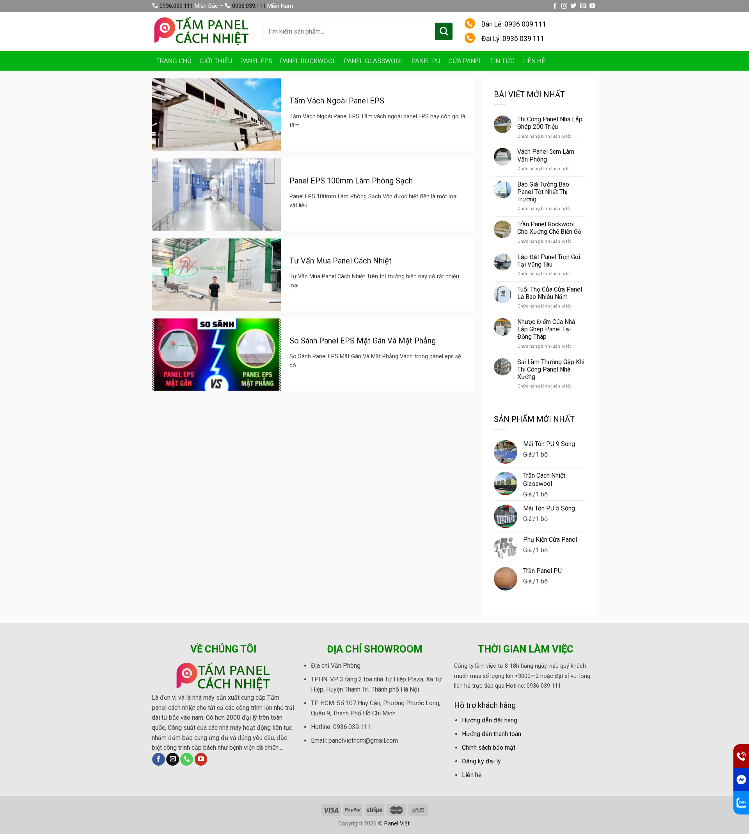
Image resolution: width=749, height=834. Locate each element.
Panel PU (426, 61)
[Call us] (186, 759)
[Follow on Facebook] (555, 6)
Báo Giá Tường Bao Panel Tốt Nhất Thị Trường (543, 192)
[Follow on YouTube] (592, 6)
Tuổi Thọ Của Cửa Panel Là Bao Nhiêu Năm (549, 293)
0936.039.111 (176, 5)
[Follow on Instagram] (564, 6)
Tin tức (502, 61)
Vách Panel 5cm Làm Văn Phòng (545, 155)
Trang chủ (174, 61)
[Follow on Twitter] (574, 6)
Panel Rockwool (308, 61)
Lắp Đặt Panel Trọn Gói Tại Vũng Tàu (548, 260)
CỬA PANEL (465, 61)
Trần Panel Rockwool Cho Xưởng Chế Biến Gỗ (549, 228)
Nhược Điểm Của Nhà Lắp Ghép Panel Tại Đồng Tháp (546, 329)
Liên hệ (533, 61)
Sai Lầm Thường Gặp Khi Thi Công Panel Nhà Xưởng (550, 369)
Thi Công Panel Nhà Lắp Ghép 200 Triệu (549, 123)
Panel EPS (256, 61)
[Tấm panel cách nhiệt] (201, 31)
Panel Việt (397, 823)
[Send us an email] (583, 6)
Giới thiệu (216, 61)
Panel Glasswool (374, 61)
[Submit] (444, 31)
